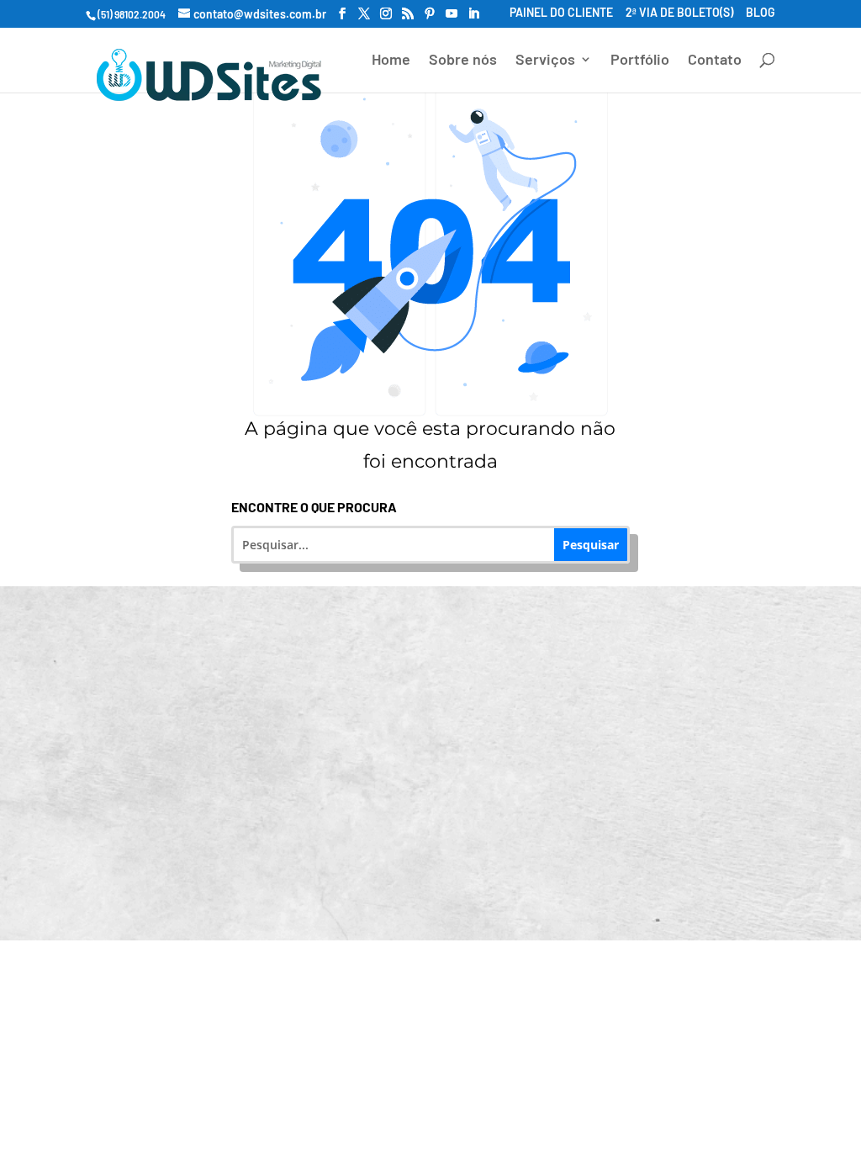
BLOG (760, 13)
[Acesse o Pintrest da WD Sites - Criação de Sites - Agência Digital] (430, 14)
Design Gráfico (678, 713)
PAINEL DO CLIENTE (561, 13)
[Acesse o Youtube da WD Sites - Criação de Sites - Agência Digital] (451, 14)
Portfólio (639, 60)
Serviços (545, 60)
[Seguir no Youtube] (494, 889)
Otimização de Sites (677, 655)
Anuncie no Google (204, 713)
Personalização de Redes (205, 785)
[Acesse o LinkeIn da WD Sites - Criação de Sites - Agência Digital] (473, 14)
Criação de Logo (441, 713)
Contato (715, 60)
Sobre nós (463, 60)
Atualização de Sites (441, 655)
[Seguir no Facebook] (312, 889)
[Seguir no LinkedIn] (448, 889)
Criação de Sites (205, 655)
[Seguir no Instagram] (358, 889)
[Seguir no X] (539, 889)
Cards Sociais (441, 771)
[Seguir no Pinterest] (403, 889)
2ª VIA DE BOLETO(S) (679, 13)
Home (391, 60)
